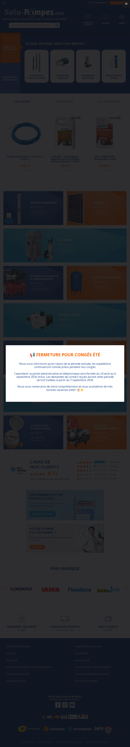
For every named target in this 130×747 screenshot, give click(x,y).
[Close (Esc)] (126, 3)
